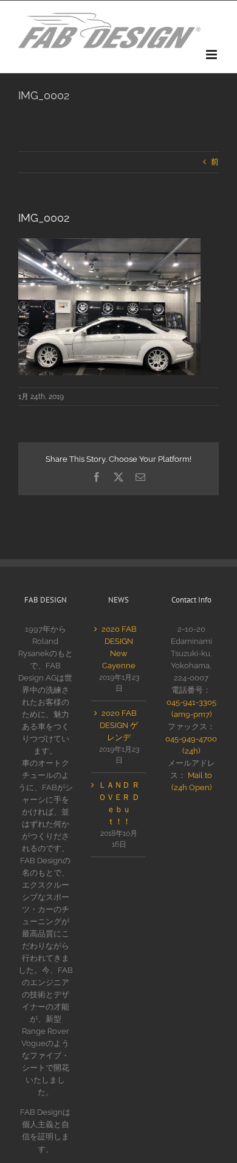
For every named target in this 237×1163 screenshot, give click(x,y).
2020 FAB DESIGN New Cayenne (119, 647)
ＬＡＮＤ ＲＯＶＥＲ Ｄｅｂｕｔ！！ (119, 803)
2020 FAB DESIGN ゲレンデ (119, 725)
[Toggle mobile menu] (212, 54)
